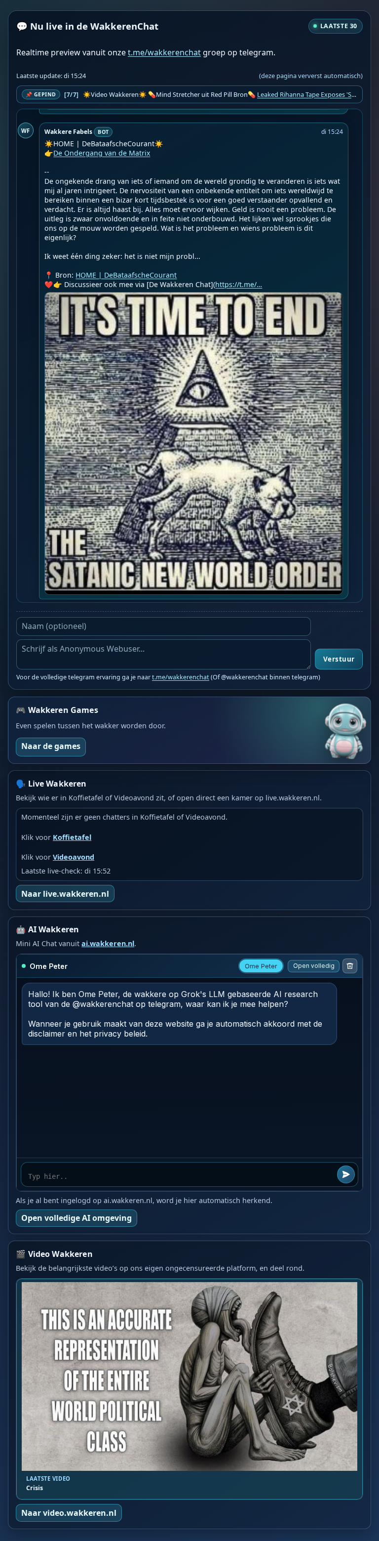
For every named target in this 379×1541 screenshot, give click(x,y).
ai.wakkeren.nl (107, 943)
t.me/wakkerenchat (164, 52)
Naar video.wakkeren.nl (68, 1512)
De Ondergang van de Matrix (101, 153)
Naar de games (50, 746)
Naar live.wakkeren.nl (65, 893)
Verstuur (339, 659)
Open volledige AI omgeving (76, 1217)
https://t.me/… (238, 284)
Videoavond (73, 857)
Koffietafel (72, 837)
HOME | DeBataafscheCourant (126, 275)
